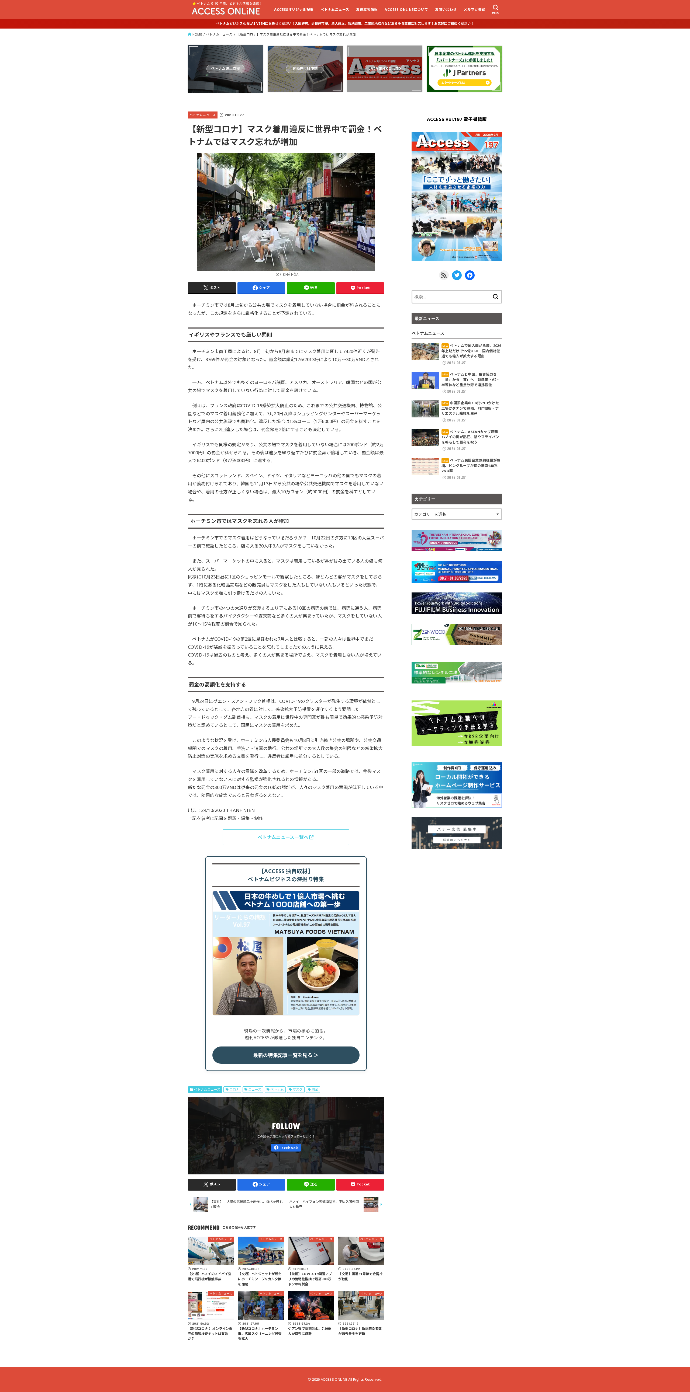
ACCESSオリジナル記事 (293, 9)
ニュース (254, 1089)
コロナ (234, 1089)
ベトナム (277, 1089)
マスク (298, 1089)
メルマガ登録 (474, 9)
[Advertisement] (457, 896)
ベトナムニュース (334, 9)
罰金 (315, 1089)
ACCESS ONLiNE (334, 1379)
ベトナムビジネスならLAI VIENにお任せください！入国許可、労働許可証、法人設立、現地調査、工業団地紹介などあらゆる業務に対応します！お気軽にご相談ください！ (345, 23)
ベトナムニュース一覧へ (283, 837)
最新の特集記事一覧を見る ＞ (286, 1055)
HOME (197, 34)
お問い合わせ (446, 9)
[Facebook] (286, 1148)
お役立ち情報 (367, 9)
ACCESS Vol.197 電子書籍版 (457, 119)
